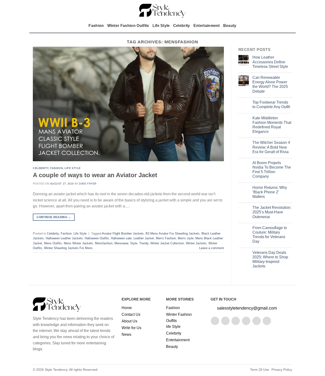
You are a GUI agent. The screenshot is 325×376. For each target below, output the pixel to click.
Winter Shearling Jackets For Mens (68, 248)
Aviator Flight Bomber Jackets (123, 233)
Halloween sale (121, 238)
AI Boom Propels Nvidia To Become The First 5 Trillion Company (271, 170)
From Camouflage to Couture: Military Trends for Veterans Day (269, 235)
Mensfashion (104, 243)
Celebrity (181, 26)
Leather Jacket (143, 238)
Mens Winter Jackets (78, 243)
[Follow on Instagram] (225, 321)
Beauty (229, 26)
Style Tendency (56, 369)
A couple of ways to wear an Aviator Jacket (95, 175)
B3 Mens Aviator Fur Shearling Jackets (173, 233)
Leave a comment (211, 248)
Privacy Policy (281, 369)
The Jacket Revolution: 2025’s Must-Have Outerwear (271, 212)
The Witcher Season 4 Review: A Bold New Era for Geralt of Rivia (271, 147)
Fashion (96, 26)
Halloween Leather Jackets (64, 238)
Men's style (185, 238)
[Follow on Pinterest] (256, 321)
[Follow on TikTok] (235, 321)
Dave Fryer (88, 183)
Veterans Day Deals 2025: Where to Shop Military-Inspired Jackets (270, 259)
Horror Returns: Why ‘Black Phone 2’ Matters (269, 192)
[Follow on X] (246, 321)
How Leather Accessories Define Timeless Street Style (270, 61)
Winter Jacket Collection (167, 243)
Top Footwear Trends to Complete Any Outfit (271, 104)
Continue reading (54, 217)
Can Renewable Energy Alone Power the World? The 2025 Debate (270, 84)
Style (133, 243)
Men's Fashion (166, 238)
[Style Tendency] (162, 11)
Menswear (121, 243)
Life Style (161, 26)
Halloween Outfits (97, 238)
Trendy (143, 243)
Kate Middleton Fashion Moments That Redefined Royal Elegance (271, 125)
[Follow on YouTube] (267, 321)
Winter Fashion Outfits (128, 26)
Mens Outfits (53, 243)
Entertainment (206, 26)
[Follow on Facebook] (215, 321)
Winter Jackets (196, 243)
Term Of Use (259, 369)
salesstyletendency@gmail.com (247, 308)
